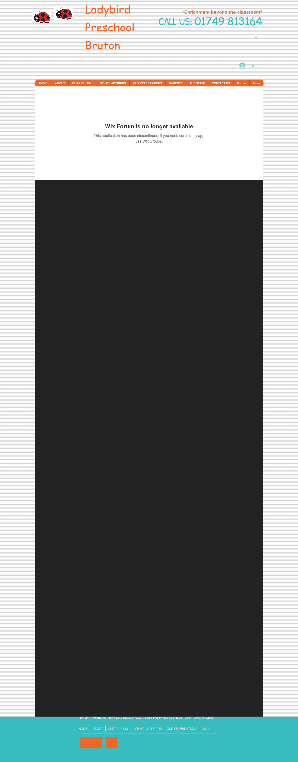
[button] (256, 37)
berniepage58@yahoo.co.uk (125, 718)
